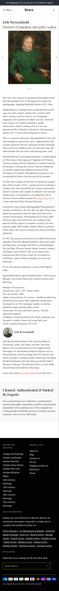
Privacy (33, 462)
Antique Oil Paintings (13, 454)
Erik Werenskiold (28, 373)
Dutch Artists (10, 542)
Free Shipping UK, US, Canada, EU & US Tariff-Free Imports (29, 3)
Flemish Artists (10, 545)
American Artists (27, 545)
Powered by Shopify (33, 584)
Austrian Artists (44, 545)
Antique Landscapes (12, 457)
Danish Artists (33, 538)
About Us (34, 450)
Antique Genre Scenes (13, 465)
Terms (32, 473)
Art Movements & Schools (31, 531)
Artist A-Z (24, 534)
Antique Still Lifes (11, 468)
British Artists (37, 534)
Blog (32, 454)
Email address (11, 562)
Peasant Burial (45, 198)
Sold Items (34, 469)
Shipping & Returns (39, 465)
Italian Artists (40, 542)
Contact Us (35, 458)
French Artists (17, 538)
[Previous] (2, 57)
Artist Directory (10, 531)
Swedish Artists (48, 538)
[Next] (56, 57)
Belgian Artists (25, 542)
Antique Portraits (11, 461)
